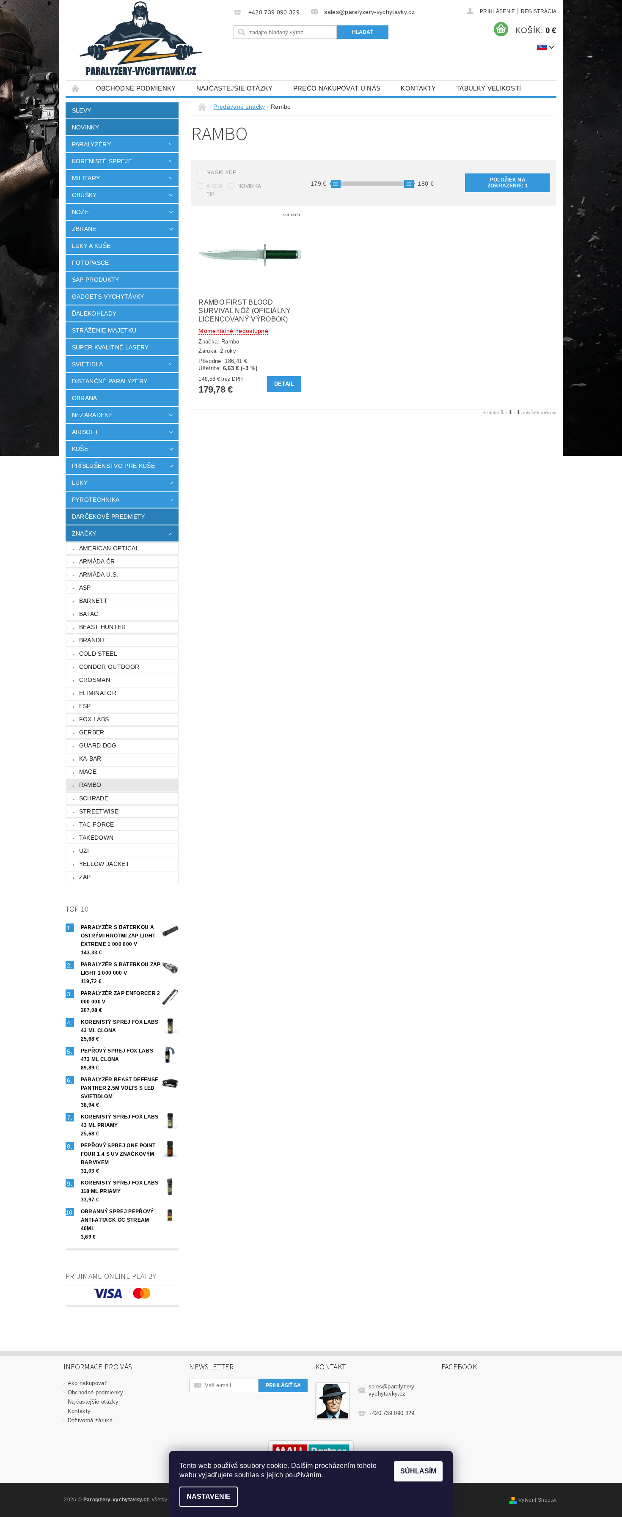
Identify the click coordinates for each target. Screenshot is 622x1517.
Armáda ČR (97, 561)
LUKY (80, 482)
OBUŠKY (84, 195)
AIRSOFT (85, 432)
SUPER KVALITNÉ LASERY (110, 347)
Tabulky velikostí (488, 88)
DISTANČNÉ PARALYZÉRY (109, 381)
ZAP (85, 877)
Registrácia (539, 11)
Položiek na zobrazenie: (507, 183)
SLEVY (81, 110)
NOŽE (80, 212)
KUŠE (80, 448)
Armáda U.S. (98, 574)
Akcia (214, 186)
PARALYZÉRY (91, 144)
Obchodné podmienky (136, 88)
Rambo (90, 784)
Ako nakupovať (87, 1383)
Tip (210, 195)
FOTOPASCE (90, 262)
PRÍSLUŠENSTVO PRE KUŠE (113, 465)
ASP (85, 587)
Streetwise (98, 811)
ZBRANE (84, 228)
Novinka (249, 186)
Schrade (93, 798)
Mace (87, 771)
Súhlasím (418, 1471)
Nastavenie (209, 1496)
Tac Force (96, 824)
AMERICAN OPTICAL (109, 548)
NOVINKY (85, 127)
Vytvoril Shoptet (537, 1500)
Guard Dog (98, 745)
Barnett (93, 600)
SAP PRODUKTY (95, 279)
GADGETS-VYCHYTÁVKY (108, 296)
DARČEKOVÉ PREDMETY (108, 516)
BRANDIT (92, 640)
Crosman (94, 679)
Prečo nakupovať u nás (337, 88)
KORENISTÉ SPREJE (102, 161)
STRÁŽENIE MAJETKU (104, 330)
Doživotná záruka (90, 1420)
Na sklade (221, 173)
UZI (84, 850)
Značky (84, 533)
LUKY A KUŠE (91, 245)
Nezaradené (92, 415)
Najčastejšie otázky (234, 88)
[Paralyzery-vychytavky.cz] (140, 40)
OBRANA (84, 398)
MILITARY (86, 178)
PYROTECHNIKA (96, 499)
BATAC (89, 613)
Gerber (92, 732)
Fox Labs (94, 719)
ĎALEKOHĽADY (94, 313)
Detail (284, 384)
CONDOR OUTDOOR (109, 666)
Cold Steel (98, 653)
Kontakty (418, 88)
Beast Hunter (102, 627)
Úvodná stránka (76, 88)
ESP (85, 706)
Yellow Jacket (104, 863)
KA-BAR (90, 758)
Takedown (96, 837)
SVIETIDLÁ (87, 364)
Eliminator (97, 693)
